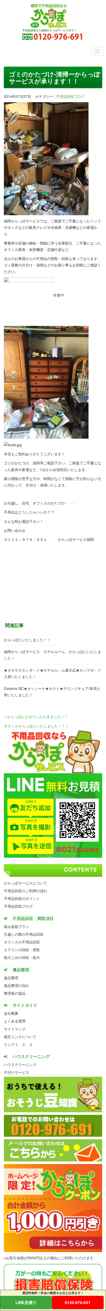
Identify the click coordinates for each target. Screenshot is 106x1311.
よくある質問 (14, 1020)
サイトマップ (14, 1028)
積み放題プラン (16, 926)
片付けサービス (16, 1072)
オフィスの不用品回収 (22, 941)
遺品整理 (11, 977)
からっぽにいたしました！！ (27, 639)
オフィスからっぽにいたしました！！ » (36, 725)
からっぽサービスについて (25, 882)
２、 (25, 1044)
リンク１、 (13, 1044)
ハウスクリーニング (20, 1064)
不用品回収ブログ (70, 96)
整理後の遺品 (14, 993)
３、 (32, 1044)
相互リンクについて (20, 1036)
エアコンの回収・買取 (22, 949)
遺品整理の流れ (16, 985)
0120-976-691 (78, 1302)
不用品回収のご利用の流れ (25, 890)
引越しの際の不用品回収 (23, 934)
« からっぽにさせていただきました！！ (36, 716)
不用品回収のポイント (22, 898)
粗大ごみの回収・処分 (22, 957)
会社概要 (11, 1013)
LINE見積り (26, 1302)
